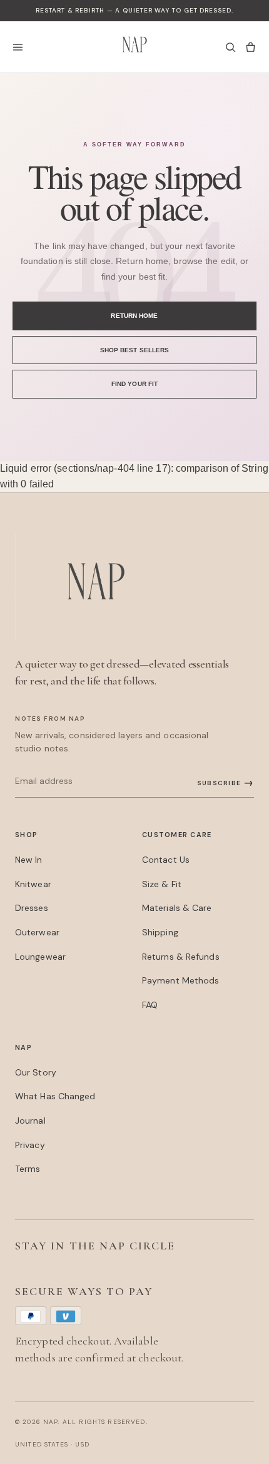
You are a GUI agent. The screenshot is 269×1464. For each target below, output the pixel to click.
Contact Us (166, 859)
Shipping (160, 932)
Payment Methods (180, 980)
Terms (27, 1168)
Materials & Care (177, 907)
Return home (134, 315)
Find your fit (134, 383)
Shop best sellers (135, 350)
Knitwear (33, 884)
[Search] (230, 47)
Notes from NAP (50, 718)
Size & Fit (161, 884)
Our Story (35, 1072)
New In (29, 859)
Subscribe (225, 782)
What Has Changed (55, 1096)
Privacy (30, 1145)
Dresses (31, 907)
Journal (30, 1120)
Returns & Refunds (181, 956)
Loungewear (40, 956)
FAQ (150, 1004)
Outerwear (37, 932)
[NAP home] (134, 47)
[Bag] (250, 47)
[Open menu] (21, 47)
